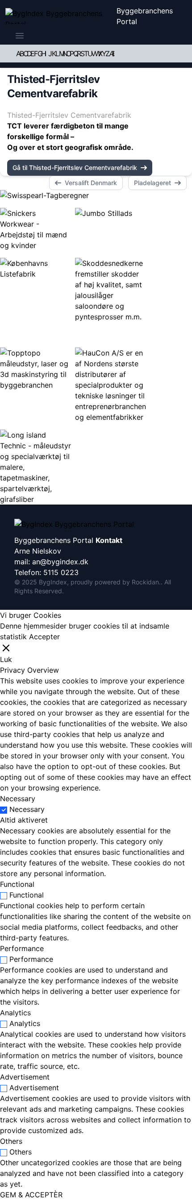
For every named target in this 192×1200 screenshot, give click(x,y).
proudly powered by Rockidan (115, 582)
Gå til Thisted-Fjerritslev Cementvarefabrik (75, 167)
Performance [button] (22, 948)
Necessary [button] (17, 798)
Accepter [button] (44, 636)
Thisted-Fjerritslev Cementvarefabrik (69, 115)
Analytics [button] (15, 1012)
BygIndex (53, 582)
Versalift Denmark (91, 182)
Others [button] (11, 1141)
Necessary (27, 809)
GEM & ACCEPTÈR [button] (31, 1194)
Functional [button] (17, 884)
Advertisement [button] (25, 1076)
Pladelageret (152, 182)
